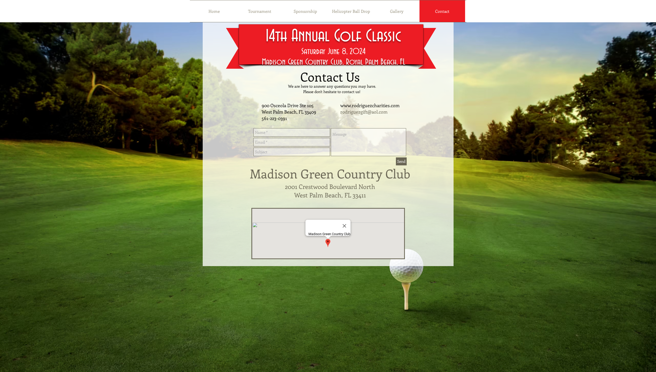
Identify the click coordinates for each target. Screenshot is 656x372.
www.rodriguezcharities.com (369, 105)
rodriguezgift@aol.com (363, 112)
